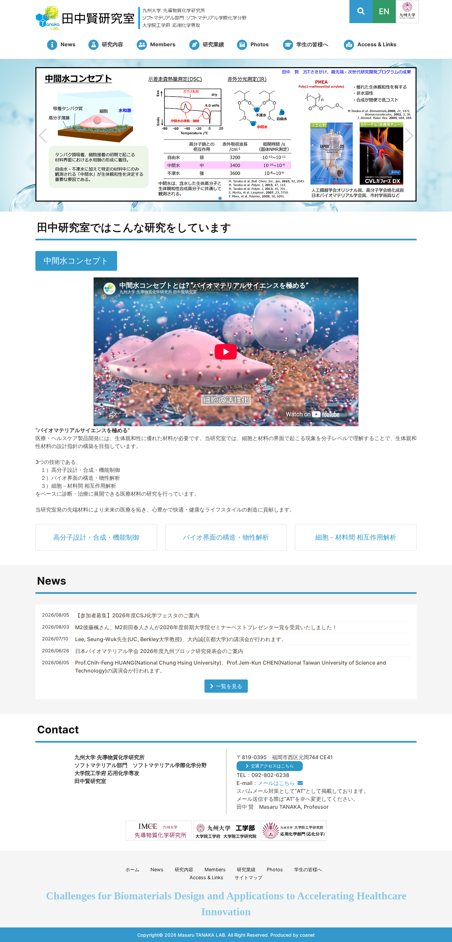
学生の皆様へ (308, 869)
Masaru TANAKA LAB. (202, 935)
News (157, 869)
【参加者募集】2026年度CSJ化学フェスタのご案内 (137, 615)
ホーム (132, 869)
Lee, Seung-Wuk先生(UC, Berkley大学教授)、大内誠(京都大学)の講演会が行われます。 (181, 639)
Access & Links (206, 877)
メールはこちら (276, 783)
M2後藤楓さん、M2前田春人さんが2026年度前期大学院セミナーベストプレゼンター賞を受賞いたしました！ (206, 627)
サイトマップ (248, 877)
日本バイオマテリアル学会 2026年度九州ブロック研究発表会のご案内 (159, 651)
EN (384, 11)
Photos (275, 869)
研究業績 (246, 869)
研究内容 (184, 869)
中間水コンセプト (76, 261)
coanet (307, 935)
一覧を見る (229, 686)
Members (215, 869)
